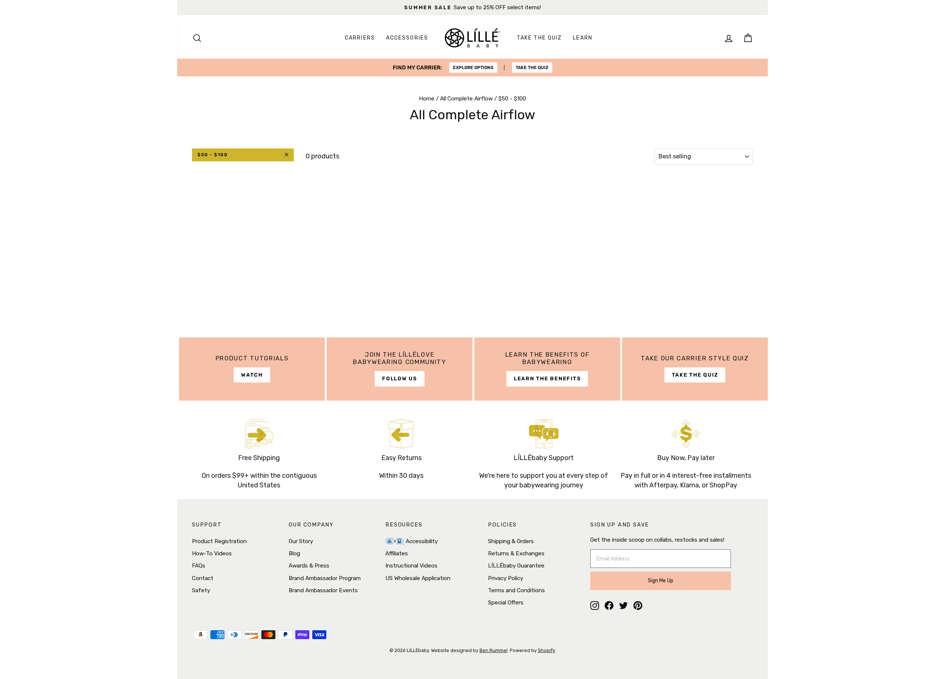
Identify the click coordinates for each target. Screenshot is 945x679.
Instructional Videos (411, 565)
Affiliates (396, 553)
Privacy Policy (505, 578)
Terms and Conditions (516, 590)
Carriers (360, 38)
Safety (201, 590)
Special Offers (505, 602)
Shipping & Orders (511, 541)
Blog (294, 553)
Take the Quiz (539, 38)
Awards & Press (309, 565)
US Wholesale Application (417, 578)
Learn (582, 38)
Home (426, 98)
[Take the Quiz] (695, 368)
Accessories (407, 38)
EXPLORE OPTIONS (473, 67)
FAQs (198, 565)
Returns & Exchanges (516, 553)
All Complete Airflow (466, 98)
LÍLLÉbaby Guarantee (516, 565)
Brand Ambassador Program (325, 578)
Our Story (301, 541)
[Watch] (252, 368)
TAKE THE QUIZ (532, 67)
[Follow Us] (399, 368)
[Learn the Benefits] (547, 368)
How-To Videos (212, 553)
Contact (202, 578)
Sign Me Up (660, 580)
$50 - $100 (212, 154)
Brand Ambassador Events (323, 590)
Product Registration (219, 541)
